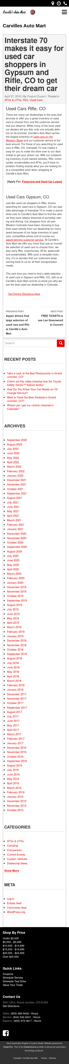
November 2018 (16, 645)
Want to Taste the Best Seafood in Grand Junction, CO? (31, 399)
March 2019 (14, 627)
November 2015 (16, 805)
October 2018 (15, 649)
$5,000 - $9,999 (12, 942)
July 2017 (13, 716)
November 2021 (16, 484)
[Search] (61, 343)
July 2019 (13, 609)
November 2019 (16, 591)
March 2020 (14, 573)
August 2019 (14, 605)
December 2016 (16, 747)
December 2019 (16, 587)
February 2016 (15, 792)
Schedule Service (13, 977)
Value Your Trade (13, 985)
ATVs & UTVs (13, 100)
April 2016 (13, 783)
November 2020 (16, 538)
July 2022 (13, 449)
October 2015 (15, 810)
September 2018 (17, 654)
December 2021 (16, 480)
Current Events (16, 854)
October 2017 (15, 703)
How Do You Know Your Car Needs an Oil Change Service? (32, 391)
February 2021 (15, 524)
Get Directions (11, 1006)
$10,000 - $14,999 (13, 945)
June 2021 (13, 507)
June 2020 (13, 560)
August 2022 (14, 444)
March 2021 (14, 520)
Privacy (44, 1058)
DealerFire (8, 1046)
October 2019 (15, 596)
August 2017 (14, 712)
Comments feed (16, 907)
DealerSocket (30, 1046)
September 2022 (17, 440)
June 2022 (13, 453)
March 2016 (14, 788)
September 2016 (17, 761)
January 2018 (15, 689)
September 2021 (17, 493)
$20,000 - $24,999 (13, 953)
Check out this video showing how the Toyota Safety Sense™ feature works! (34, 383)
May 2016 (13, 779)
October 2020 (15, 542)
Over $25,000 (11, 956)
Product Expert (36, 96)
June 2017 (13, 721)
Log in (10, 899)
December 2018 (16, 640)
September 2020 (17, 547)
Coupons (8, 974)
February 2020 (15, 578)
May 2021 (13, 511)
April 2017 (13, 730)
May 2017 (13, 725)
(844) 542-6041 (22, 1017)
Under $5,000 (11, 938)
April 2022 (13, 462)
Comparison (14, 850)
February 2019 (15, 631)
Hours (34, 1013)
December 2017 (16, 694)
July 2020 (13, 556)
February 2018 (15, 685)
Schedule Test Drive (14, 981)
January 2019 (15, 636)
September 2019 (17, 600)
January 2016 (15, 796)
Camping (12, 845)
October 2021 (15, 489)
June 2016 (13, 774)
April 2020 (13, 569)
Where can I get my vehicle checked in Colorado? (30, 407)
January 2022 (15, 475)
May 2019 (13, 618)
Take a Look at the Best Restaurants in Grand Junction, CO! (34, 375)
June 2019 (13, 614)
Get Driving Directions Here (24, 294)
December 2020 (16, 533)
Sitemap (52, 1058)
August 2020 (14, 551)
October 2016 (15, 756)
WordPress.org (16, 912)
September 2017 (17, 707)
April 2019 (13, 622)
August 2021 (14, 498)
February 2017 (15, 738)
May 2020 (13, 565)
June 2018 (13, 667)
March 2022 (14, 466)
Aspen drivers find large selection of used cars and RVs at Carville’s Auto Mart (17, 322)
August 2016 (14, 765)
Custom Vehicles (17, 859)
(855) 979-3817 (23, 1020)
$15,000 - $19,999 (13, 949)
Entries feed (14, 903)
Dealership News (17, 863)
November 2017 (16, 698)
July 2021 (13, 502)
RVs (25, 100)
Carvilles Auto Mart (24, 25)
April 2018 (13, 676)
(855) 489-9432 (20, 1013)
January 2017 (15, 743)
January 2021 (15, 529)
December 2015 (16, 801)
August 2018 (14, 658)
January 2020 (15, 582)
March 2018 (14, 681)
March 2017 (14, 734)
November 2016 (16, 752)
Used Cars (36, 100)
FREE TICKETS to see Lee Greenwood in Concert (50, 318)
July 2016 (13, 770)
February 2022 (15, 471)
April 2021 (13, 515)
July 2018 (13, 663)
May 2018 (13, 672)
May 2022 (13, 458)
